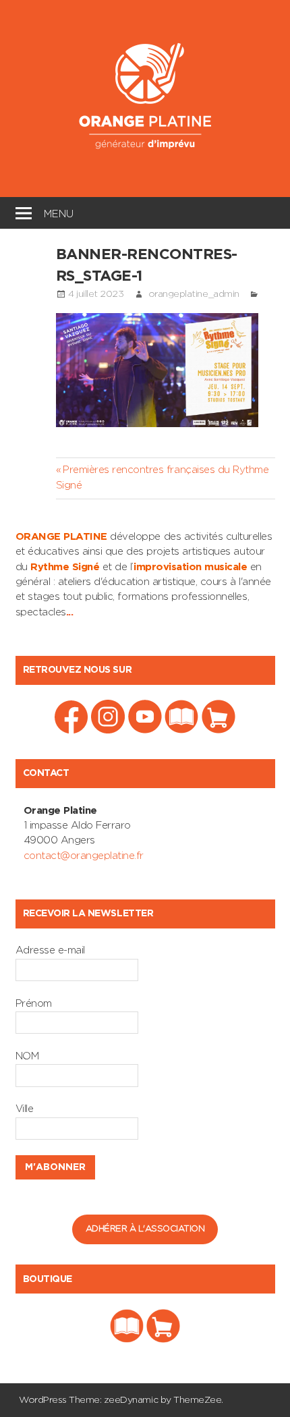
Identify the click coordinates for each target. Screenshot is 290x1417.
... (70, 612)
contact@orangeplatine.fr (84, 856)
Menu (59, 212)
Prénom (34, 1004)
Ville (25, 1109)
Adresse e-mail (50, 950)
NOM (27, 1056)
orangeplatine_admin (193, 294)
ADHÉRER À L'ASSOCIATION (145, 1229)
